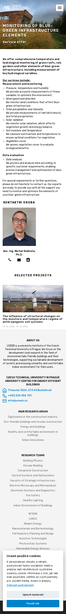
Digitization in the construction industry (33, 416)
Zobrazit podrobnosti (20, 585)
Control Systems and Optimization (33, 475)
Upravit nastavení (33, 594)
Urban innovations (33, 440)
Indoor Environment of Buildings (33, 505)
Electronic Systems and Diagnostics (33, 490)
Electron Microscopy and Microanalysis (33, 485)
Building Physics (33, 460)
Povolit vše (33, 603)
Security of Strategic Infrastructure (33, 480)
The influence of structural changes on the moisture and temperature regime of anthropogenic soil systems (33, 319)
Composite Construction (33, 470)
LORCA (33, 518)
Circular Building (33, 465)
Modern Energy (33, 523)
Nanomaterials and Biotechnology (33, 528)
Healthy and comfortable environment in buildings (33, 433)
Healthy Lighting (33, 500)
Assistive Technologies (33, 538)
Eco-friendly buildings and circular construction (33, 421)
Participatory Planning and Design (33, 533)
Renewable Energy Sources (33, 548)
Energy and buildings (33, 426)
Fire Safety (33, 495)
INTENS (33, 513)
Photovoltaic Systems (33, 543)
